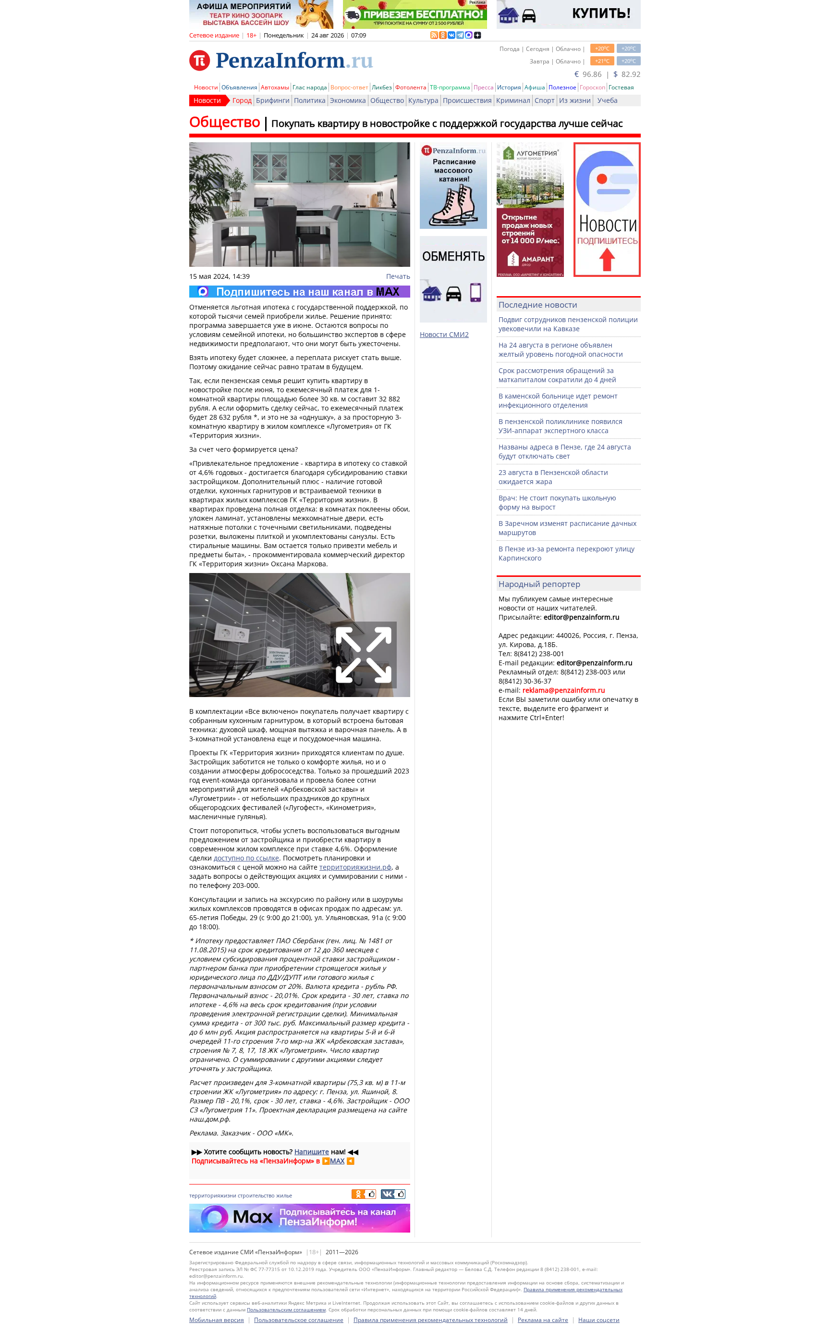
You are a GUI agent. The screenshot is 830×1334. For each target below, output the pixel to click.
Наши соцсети (599, 1320)
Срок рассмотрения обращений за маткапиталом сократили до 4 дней (557, 375)
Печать (398, 276)
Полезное (562, 87)
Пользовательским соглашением (286, 1309)
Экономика (348, 100)
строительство (256, 1195)
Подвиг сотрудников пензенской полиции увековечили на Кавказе (568, 324)
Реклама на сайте (543, 1320)
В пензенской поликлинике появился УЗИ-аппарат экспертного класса (560, 426)
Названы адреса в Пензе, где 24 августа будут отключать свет (565, 451)
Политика (310, 100)
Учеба (608, 100)
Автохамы (275, 87)
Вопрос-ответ (349, 87)
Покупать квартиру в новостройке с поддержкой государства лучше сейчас (447, 123)
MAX (337, 1160)
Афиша (535, 87)
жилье (284, 1195)
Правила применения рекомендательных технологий (431, 1320)
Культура (423, 100)
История (509, 87)
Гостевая (621, 87)
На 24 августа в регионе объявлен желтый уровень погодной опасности (561, 349)
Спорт (545, 100)
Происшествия (467, 100)
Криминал (513, 100)
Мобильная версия (216, 1320)
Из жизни (575, 100)
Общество (387, 100)
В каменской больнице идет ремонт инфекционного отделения (558, 400)
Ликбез (382, 87)
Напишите (311, 1151)
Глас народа (310, 87)
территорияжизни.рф (355, 867)
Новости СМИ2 (444, 334)
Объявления (239, 87)
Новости (206, 87)
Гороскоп (592, 87)
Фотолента (411, 87)
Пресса (484, 87)
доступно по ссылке (246, 857)
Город (242, 100)
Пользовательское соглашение (298, 1320)
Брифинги (273, 100)
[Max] (299, 292)
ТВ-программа (450, 87)
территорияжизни (212, 1195)
